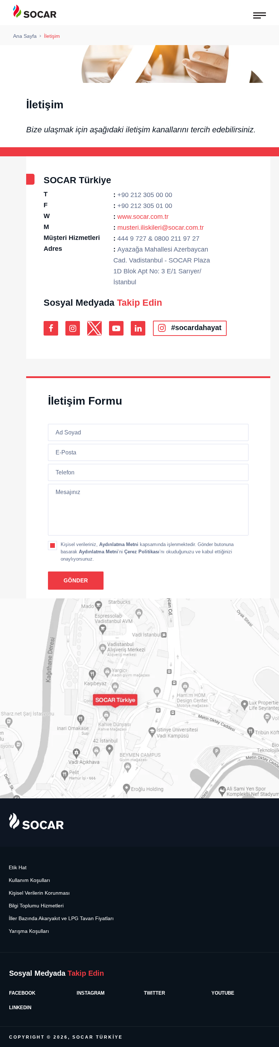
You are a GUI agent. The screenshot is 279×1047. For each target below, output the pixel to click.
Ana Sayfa (25, 36)
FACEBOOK (22, 993)
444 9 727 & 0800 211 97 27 (158, 238)
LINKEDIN (20, 1007)
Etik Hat (18, 867)
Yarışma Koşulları (29, 931)
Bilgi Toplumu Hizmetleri (36, 905)
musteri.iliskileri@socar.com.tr (160, 227)
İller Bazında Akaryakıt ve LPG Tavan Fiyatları (61, 918)
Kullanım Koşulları (29, 880)
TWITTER (154, 993)
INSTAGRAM (91, 993)
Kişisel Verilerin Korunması (39, 893)
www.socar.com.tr (143, 216)
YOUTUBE (222, 993)
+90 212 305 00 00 (144, 194)
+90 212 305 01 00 (144, 205)
